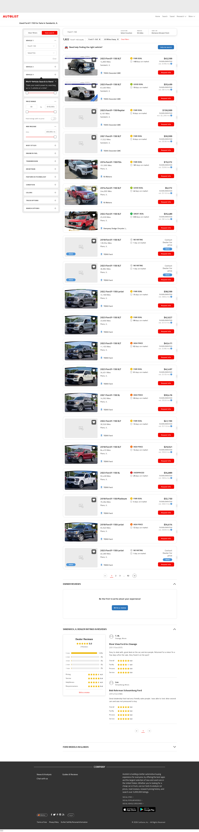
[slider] (27, 93)
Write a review (84, 692)
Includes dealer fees (165, 61)
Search (164, 16)
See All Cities (128, 797)
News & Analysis (44, 774)
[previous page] (105, 576)
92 (128, 575)
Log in (71, 815)
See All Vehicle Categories (133, 803)
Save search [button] (49, 33)
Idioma (42, 815)
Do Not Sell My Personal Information (74, 822)
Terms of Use (42, 822)
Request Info (166, 72)
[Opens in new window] (130, 809)
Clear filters (125, 39)
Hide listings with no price (35, 118)
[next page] (134, 576)
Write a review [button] (120, 607)
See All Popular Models (132, 800)
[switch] (52, 118)
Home (157, 16)
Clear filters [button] (32, 33)
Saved (172, 16)
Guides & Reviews (70, 774)
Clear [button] (54, 58)
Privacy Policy (54, 822)
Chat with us (42, 778)
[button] (41, 46)
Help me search (166, 47)
